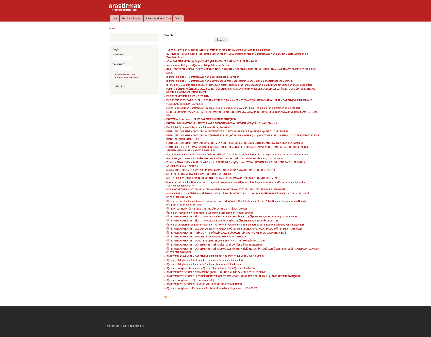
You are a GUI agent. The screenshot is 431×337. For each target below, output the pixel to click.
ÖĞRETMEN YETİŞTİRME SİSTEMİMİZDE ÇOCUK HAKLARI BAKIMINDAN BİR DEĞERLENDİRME (216, 272)
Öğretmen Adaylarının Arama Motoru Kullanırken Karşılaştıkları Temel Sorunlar (209, 212)
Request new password (127, 77)
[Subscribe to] (165, 296)
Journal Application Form (158, 18)
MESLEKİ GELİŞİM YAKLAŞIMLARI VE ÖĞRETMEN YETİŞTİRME (199, 174)
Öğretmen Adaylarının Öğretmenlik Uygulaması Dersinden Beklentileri (204, 260)
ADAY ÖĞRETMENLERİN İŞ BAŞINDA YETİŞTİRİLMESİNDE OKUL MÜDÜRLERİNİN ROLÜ (211, 61)
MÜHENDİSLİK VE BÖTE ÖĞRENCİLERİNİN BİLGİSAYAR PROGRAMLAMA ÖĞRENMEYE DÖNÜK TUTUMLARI (222, 178)
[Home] (125, 7)
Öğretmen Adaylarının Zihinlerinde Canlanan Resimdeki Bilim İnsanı (203, 264)
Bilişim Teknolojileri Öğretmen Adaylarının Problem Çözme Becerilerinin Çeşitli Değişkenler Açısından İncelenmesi (229, 81)
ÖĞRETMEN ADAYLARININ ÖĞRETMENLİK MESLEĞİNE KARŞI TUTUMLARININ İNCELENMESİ (215, 256)
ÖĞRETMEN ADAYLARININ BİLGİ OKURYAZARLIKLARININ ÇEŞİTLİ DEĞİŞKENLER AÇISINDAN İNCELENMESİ (222, 220)
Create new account (125, 74)
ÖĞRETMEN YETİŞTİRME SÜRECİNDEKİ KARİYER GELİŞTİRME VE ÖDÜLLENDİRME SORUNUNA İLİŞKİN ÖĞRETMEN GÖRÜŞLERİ (233, 276)
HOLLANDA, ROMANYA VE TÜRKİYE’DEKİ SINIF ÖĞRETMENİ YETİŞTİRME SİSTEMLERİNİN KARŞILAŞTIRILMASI (224, 158)
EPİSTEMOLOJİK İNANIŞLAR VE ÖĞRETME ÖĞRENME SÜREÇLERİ (201, 119)
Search (178, 18)
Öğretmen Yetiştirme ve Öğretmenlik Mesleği (190, 280)
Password (118, 64)
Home (114, 18)
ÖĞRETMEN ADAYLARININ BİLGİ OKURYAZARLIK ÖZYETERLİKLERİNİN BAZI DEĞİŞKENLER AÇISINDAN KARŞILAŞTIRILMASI (231, 216)
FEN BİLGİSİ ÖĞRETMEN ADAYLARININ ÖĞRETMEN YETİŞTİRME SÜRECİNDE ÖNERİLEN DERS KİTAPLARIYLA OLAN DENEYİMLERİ (234, 143)
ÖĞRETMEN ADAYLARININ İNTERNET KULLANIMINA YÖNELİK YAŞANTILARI (206, 236)
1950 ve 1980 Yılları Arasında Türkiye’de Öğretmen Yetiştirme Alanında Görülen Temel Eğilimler (218, 49)
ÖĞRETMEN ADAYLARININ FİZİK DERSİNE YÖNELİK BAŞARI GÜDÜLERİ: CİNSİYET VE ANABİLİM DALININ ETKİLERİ (226, 232)
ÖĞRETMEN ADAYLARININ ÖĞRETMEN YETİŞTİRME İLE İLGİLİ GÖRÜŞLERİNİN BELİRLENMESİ (215, 244)
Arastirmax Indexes (131, 18)
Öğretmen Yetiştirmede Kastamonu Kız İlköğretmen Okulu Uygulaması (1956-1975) (211, 288)
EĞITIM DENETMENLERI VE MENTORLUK (187, 96)
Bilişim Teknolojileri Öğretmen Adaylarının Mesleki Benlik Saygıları (203, 77)
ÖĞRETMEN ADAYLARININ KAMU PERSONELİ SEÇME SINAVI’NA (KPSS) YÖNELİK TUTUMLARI (215, 240)
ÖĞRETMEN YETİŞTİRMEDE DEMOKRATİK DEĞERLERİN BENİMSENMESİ (204, 284)
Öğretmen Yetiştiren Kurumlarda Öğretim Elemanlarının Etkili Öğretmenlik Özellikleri (212, 268)
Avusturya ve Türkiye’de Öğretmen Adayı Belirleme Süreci (197, 65)
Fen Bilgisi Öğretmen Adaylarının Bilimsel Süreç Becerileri (198, 127)
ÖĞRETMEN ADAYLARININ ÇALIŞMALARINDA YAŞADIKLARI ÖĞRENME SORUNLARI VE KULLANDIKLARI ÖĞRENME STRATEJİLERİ (234, 228)
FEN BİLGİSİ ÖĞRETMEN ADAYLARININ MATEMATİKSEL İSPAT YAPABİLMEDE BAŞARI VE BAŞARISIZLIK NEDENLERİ (227, 131)
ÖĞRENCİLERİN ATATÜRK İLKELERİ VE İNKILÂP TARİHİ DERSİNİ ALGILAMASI (206, 208)
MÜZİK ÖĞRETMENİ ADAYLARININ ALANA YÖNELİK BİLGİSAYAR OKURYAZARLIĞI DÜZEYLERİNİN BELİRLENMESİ (225, 189)
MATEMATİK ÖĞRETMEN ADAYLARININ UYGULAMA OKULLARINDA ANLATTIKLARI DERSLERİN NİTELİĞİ (220, 170)
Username (118, 54)
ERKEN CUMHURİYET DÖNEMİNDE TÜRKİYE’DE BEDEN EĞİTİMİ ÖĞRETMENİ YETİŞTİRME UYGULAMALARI (222, 123)
